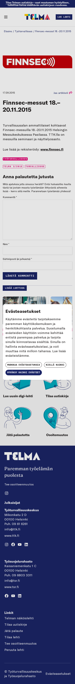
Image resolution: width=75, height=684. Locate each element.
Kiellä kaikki (55, 364)
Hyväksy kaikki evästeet (23, 372)
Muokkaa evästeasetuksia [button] (23, 364)
